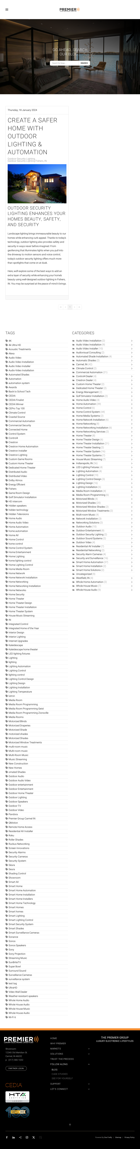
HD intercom (15, 501)
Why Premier (58, 1043)
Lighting (13, 658)
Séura (12, 865)
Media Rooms (16, 717)
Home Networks (17, 590)
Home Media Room (19, 569)
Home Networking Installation (25, 586)
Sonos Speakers (17, 945)
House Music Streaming (21, 616)
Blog (54, 1069)
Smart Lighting (17, 916)
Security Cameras (18, 857)
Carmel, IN (81, 364)
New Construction (18, 763)
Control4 (13, 438)
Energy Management (87, 392)
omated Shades (17, 772)
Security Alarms (17, 852)
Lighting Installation (19, 687)
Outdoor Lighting (18, 797)
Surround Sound (17, 971)
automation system (19, 383)
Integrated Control (18, 624)
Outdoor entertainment (21, 785)
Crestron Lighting (18, 455)
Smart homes (16, 911)
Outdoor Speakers (18, 802)
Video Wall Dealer (18, 992)
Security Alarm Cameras (89, 554)
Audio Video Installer (19, 366)
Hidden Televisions (19, 514)
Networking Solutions (88, 523)
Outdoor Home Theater (21, 793)
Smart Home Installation (22, 895)
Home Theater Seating (88, 447)
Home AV (14, 535)
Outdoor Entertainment (21, 789)
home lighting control (20, 561)
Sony (11, 950)
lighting (13, 662)
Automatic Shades (86, 360)
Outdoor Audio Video (20, 780)
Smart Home (15, 886)
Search (84, 63)
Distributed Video (18, 476)
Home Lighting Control (21, 565)
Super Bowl (15, 966)
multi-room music (18, 747)
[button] (6, 9)
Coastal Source (17, 417)
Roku (11, 835)
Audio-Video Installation (21, 370)
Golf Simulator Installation (23, 497)
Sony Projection (17, 954)
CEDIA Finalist (16, 400)
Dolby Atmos (15, 480)
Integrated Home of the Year (24, 628)
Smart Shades (16, 928)
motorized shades (18, 734)
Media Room (15, 700)
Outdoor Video (16, 810)
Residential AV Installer (21, 831)
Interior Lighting (17, 637)
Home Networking (18, 582)
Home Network (17, 573)
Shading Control (17, 873)
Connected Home (18, 430)
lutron (12, 696)
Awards (13, 387)
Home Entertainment (20, 552)
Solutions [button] (56, 1054)
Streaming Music (18, 958)
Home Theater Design (20, 603)
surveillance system (19, 979)
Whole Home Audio (19, 1000)
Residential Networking (88, 550)
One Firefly (108, 1137)
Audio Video (15, 358)
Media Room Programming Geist (26, 709)
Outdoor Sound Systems (89, 538)
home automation (18, 531)
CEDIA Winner (16, 404)
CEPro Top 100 (17, 408)
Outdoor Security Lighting (21, 159)
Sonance (13, 937)
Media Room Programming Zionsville (28, 713)
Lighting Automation (20, 666)
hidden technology (18, 510)
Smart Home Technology (22, 903)
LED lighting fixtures (19, 654)
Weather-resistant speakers (23, 996)
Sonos (12, 941)
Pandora (13, 814)
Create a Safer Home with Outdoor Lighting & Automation (33, 136)
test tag (13, 983)
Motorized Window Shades (90, 507)
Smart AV (14, 882)
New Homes (15, 768)
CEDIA (12, 396)
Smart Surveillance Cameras (24, 933)
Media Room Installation (89, 491)
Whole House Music (19, 1009)
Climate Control (17, 413)
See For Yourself (62, 1078)
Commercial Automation (22, 421)
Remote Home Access (20, 827)
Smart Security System (21, 924)
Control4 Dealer (84, 376)
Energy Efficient (17, 484)
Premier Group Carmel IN (22, 818)
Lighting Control (17, 670)
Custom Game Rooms (20, 459)
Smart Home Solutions (88, 570)
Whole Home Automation (89, 582)
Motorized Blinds (18, 721)
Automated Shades (19, 375)
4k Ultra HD (15, 345)
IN (10, 620)
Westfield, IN (83, 578)
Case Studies (60, 1074)
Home (53, 1038)
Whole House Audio (19, 1004)
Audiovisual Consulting (88, 352)
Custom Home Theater (21, 463)
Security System (17, 861)
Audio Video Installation (21, 362)
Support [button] (55, 1084)
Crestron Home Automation (23, 446)
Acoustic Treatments (20, 349)
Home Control (16, 539)
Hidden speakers (18, 506)
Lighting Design (17, 683)
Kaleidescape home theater (23, 649)
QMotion (13, 823)
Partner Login (16, 1068)
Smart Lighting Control (21, 920)
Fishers (12, 489)
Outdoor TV (15, 806)
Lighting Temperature (20, 692)
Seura (12, 869)
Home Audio (15, 518)
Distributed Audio (18, 472)
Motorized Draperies (19, 725)
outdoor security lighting (29, 259)
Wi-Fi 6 (12, 1017)
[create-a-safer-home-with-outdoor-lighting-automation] (37, 183)
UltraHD (13, 988)
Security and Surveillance (89, 558)
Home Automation (18, 527)
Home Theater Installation (23, 607)
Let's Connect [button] (59, 1089)
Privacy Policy (130, 1137)
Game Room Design (19, 493)
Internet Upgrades (18, 641)
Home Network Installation (23, 577)
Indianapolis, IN (84, 463)
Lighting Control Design (21, 679)
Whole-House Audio (19, 1013)
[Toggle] (132, 341)
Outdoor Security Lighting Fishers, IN (27, 161)
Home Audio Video (18, 523)
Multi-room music (18, 751)
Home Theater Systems (89, 455)
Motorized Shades (18, 738)
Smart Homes (16, 907)
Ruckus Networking (19, 844)
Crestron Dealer (84, 380)
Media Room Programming (23, 704)
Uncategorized (84, 574)
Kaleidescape (16, 645)
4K (10, 341)
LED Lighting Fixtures (87, 467)
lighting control (17, 675)
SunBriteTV (15, 962)
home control (16, 544)
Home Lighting (16, 556)
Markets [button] (55, 1048)
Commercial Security (20, 425)
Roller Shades (16, 840)
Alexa (11, 353)
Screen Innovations (19, 848)
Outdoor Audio (16, 776)
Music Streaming (18, 759)
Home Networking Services (90, 432)
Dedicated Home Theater (22, 468)
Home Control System (20, 548)
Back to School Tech (19, 391)
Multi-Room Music (18, 755)
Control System (17, 434)
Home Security (16, 594)
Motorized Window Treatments (25, 742)
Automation (15, 379)
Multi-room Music (85, 515)
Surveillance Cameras (20, 975)
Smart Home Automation (22, 890)
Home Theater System (21, 611)
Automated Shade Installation (92, 356)
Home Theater (16, 599)
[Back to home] (70, 9)
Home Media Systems (88, 416)
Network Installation (87, 519)
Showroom (15, 878)
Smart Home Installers (21, 899)
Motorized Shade (18, 730)
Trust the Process (62, 1059)
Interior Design (16, 632)
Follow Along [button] (59, 1064)
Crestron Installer (18, 451)
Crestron (13, 442)
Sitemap (118, 1137)
